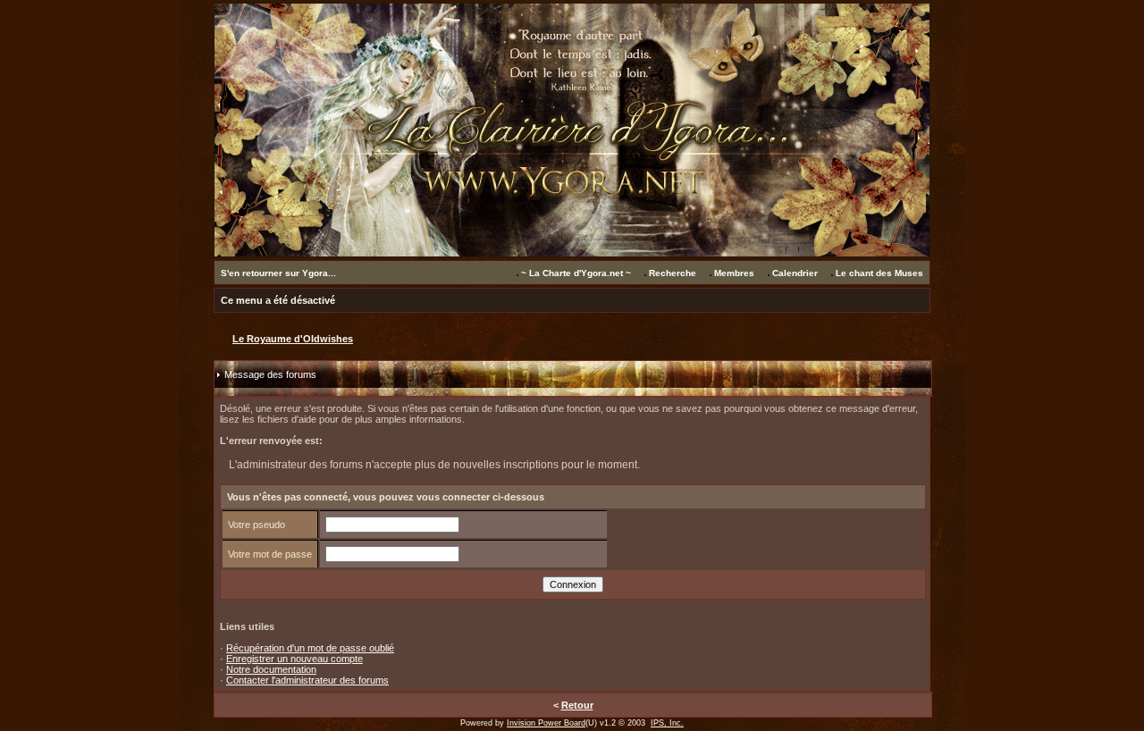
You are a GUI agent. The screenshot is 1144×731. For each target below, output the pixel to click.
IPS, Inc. (667, 722)
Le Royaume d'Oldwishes (292, 338)
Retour (577, 705)
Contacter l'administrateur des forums (307, 680)
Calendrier (795, 273)
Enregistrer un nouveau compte (294, 658)
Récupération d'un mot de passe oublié (310, 648)
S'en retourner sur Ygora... (278, 273)
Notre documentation (271, 669)
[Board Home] (572, 253)
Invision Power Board (546, 722)
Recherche (672, 273)
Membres (734, 273)
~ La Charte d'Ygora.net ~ (576, 273)
